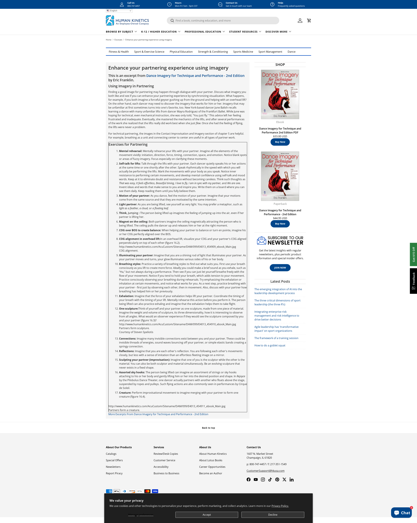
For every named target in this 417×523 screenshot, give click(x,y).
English (113, 10)
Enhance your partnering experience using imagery (148, 39)
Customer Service (164, 460)
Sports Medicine (243, 51)
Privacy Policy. (280, 506)
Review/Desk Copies (166, 454)
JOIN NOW (280, 267)
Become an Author (210, 473)
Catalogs (111, 454)
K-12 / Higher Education (159, 31)
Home (108, 39)
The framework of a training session (276, 338)
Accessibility (161, 467)
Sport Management (270, 51)
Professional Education (203, 31)
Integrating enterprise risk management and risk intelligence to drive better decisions (276, 315)
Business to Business (166, 473)
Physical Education (181, 51)
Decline (272, 514)
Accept (207, 514)
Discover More (277, 31)
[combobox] (223, 20)
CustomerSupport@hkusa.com (266, 470)
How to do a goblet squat (269, 345)
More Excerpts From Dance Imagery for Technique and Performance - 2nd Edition (158, 414)
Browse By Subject (119, 31)
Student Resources (243, 31)
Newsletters (113, 467)
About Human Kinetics (213, 454)
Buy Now (280, 141)
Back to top (208, 427)
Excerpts (118, 39)
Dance (291, 51)
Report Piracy (114, 473)
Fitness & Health (119, 51)
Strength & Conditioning (213, 51)
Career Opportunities (212, 467)
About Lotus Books (210, 460)
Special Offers (114, 460)
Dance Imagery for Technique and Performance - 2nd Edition (195, 75)
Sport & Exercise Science (149, 51)
